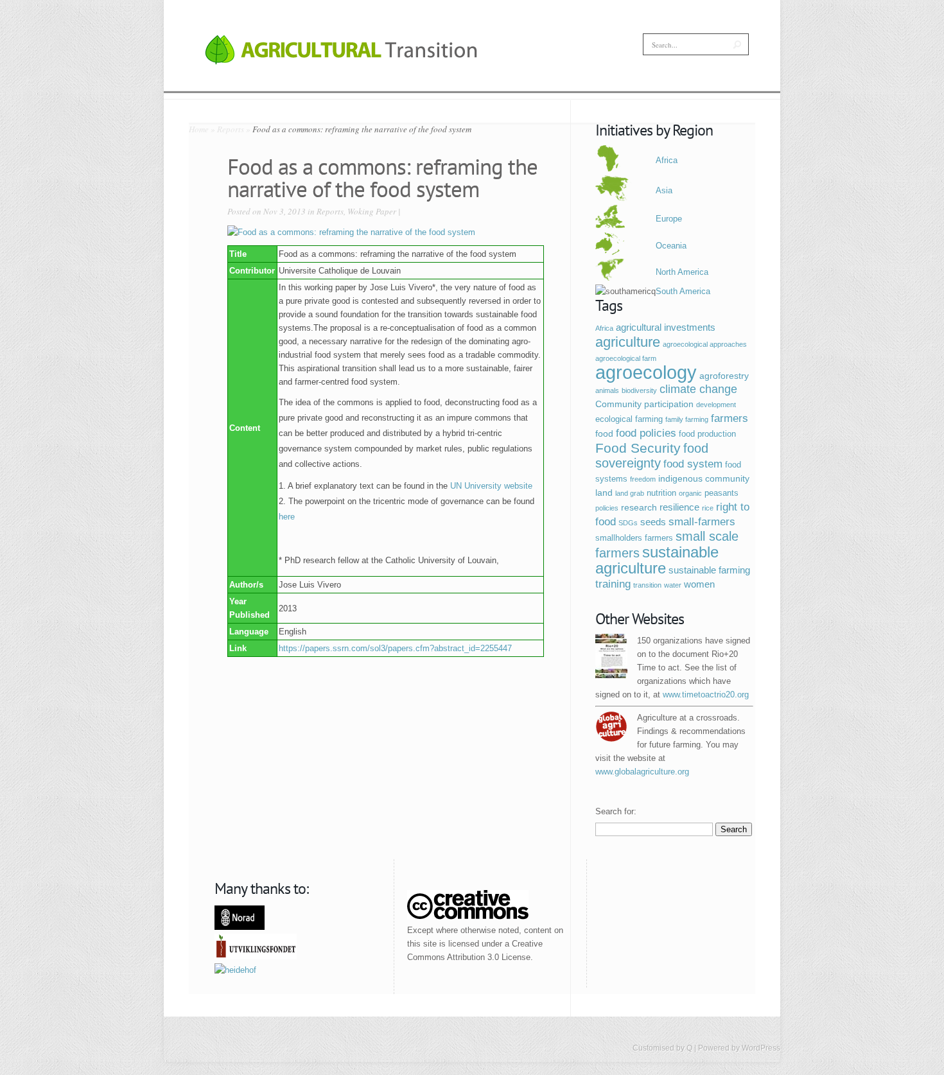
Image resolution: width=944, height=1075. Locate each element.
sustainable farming (709, 569)
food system (692, 464)
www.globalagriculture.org (642, 771)
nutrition (661, 493)
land (604, 492)
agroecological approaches (705, 344)
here (287, 516)
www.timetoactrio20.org (706, 694)
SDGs (628, 523)
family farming (686, 419)
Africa (666, 160)
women (699, 584)
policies (606, 508)
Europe (669, 218)
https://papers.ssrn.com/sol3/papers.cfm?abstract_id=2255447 (395, 648)
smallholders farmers (634, 538)
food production (707, 434)
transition (647, 585)
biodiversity (639, 390)
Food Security (638, 448)
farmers (729, 418)
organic (690, 493)
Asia (664, 190)
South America (683, 291)
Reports (230, 129)
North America (682, 272)
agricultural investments (665, 327)
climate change (698, 389)
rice (707, 508)
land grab (629, 493)
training (613, 584)
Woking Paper (371, 211)
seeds (653, 521)
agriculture (627, 342)
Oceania (671, 245)
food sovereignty (651, 455)
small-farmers (702, 522)
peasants (721, 493)
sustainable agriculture (657, 560)
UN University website (491, 486)
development (716, 404)
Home (199, 129)
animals (607, 390)
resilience (679, 507)
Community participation (644, 404)
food (604, 433)
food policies (646, 432)
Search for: (615, 811)
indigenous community (703, 478)
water (672, 585)
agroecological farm (625, 358)
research (639, 507)
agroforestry (724, 376)
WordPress (761, 1048)
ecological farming (629, 419)
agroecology (646, 372)
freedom (643, 479)
